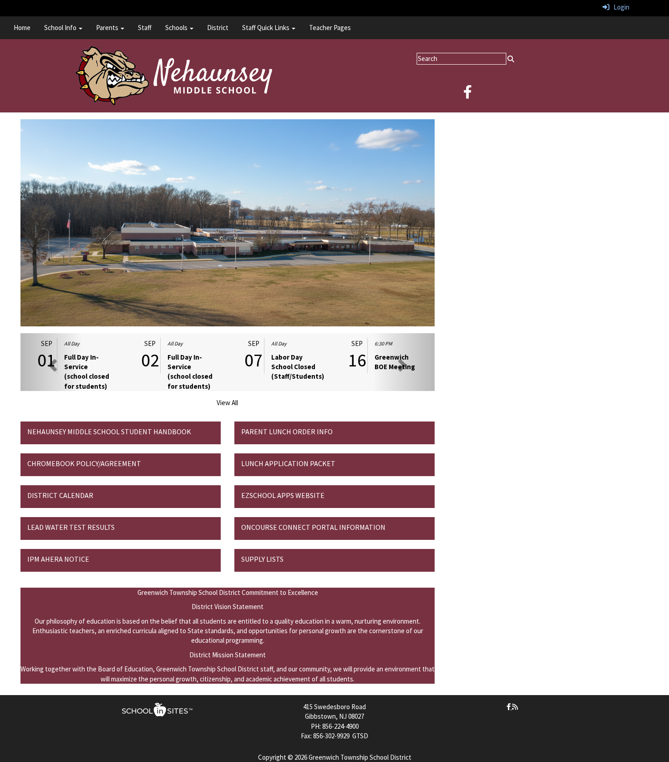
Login (619, 7)
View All (227, 402)
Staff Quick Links (266, 27)
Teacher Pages (330, 27)
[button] (51, 362)
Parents (108, 27)
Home (22, 27)
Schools (177, 27)
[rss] (515, 706)
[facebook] (467, 94)
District (217, 27)
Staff (145, 27)
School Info (61, 27)
